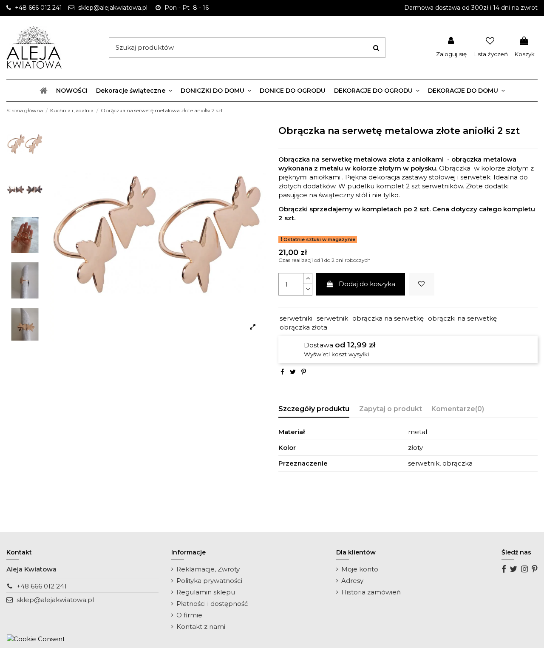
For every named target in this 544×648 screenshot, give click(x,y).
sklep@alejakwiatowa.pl (55, 600)
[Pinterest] (303, 372)
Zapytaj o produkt (390, 409)
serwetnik (332, 318)
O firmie (189, 615)
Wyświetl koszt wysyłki (336, 354)
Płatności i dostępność (212, 604)
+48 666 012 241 (42, 586)
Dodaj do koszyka (367, 284)
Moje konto (359, 569)
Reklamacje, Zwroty (208, 569)
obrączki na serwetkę (462, 318)
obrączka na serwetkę (388, 318)
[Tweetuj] (293, 372)
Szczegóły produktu (313, 409)
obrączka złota (303, 327)
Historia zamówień (371, 592)
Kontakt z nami (200, 626)
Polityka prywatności (209, 581)
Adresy (352, 581)
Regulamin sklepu (205, 592)
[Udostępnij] (282, 372)
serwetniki (296, 318)
